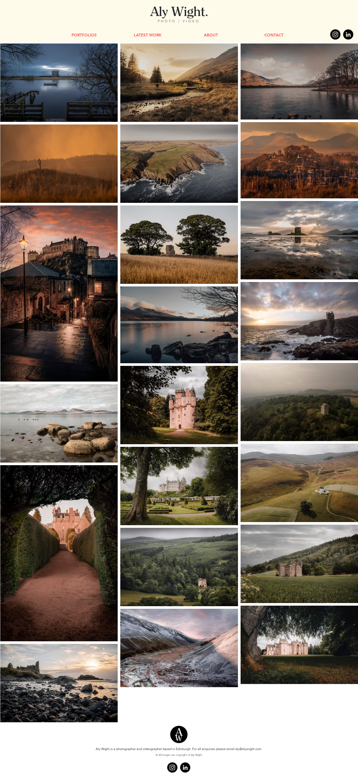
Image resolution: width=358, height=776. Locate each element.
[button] (84, 35)
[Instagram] (335, 34)
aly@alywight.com (248, 749)
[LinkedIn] (348, 34)
